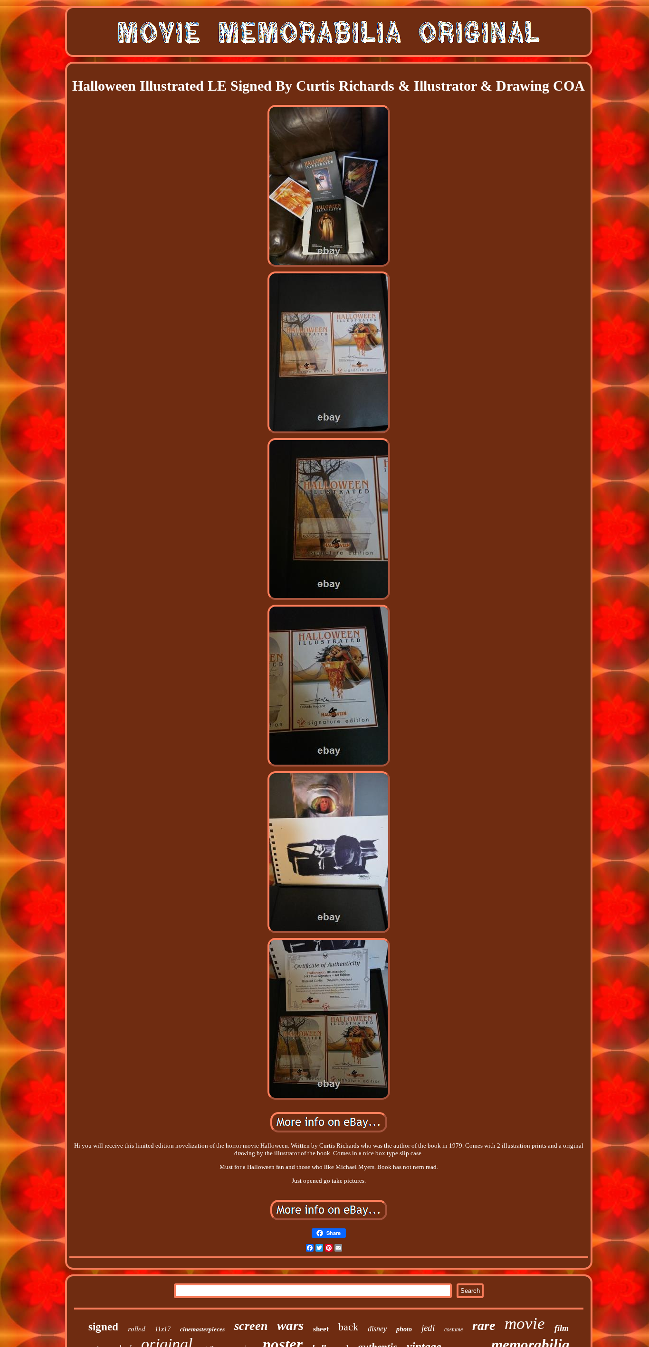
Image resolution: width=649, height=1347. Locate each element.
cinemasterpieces (202, 1329)
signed (103, 1327)
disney (377, 1329)
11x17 (163, 1329)
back (348, 1327)
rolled (136, 1328)
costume (453, 1329)
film (561, 1328)
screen (250, 1326)
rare (483, 1325)
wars (290, 1325)
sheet (321, 1329)
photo (404, 1329)
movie (525, 1323)
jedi (428, 1328)
